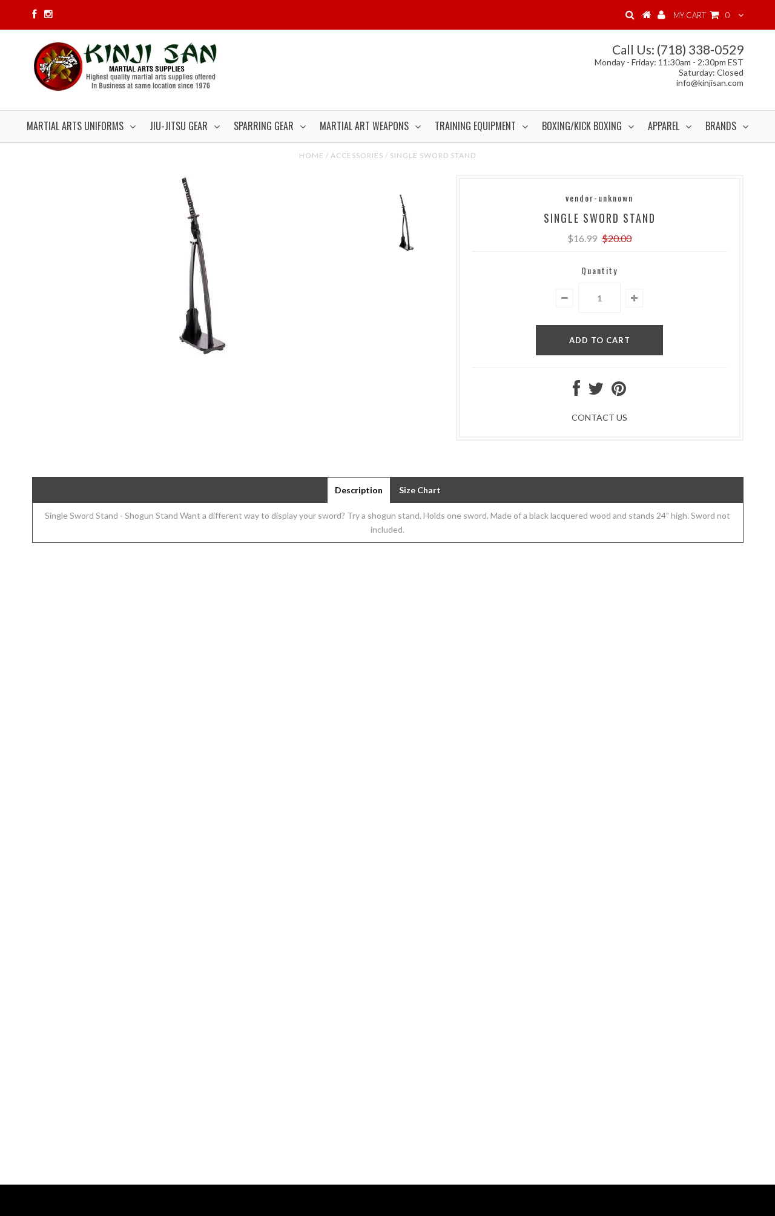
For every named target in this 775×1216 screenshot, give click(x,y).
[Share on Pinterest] (619, 391)
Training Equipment (475, 126)
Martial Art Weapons (364, 126)
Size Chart (420, 490)
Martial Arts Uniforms (75, 126)
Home (311, 155)
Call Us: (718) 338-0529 (678, 49)
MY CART (701, 15)
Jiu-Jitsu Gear (179, 126)
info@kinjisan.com (710, 82)
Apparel (663, 126)
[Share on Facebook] (576, 391)
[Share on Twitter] (596, 391)
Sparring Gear (264, 126)
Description (359, 490)
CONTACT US (599, 417)
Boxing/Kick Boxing (582, 126)
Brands (720, 126)
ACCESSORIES (357, 155)
